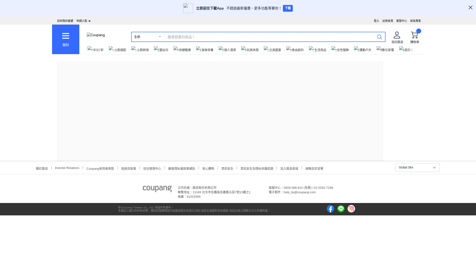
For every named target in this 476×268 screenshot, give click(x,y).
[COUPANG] (157, 190)
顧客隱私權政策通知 (181, 168)
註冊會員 (387, 20)
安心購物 (208, 168)
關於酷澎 (42, 168)
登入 (376, 20)
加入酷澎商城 (289, 168)
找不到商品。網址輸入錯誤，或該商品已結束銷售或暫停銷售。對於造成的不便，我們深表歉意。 (220, 107)
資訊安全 (227, 168)
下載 (288, 8)
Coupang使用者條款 (100, 168)
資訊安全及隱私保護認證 (256, 168)
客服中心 (401, 20)
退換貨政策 (128, 168)
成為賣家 (415, 20)
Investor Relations (67, 167)
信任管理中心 (152, 168)
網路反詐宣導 (314, 168)
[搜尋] (379, 36)
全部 (137, 37)
